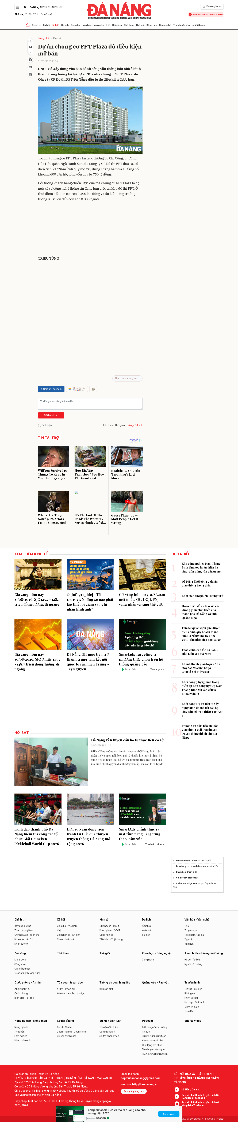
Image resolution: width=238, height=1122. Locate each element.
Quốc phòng (21, 993)
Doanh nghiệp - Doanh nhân (72, 1031)
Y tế (108, 25)
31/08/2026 (26, 14)
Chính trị (36, 25)
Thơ (187, 926)
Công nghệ (148, 959)
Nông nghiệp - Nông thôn (30, 1020)
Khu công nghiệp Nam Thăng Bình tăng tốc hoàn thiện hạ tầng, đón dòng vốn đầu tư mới (201, 567)
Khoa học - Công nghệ (159, 25)
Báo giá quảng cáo (134, 1091)
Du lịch (65, 25)
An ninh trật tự (22, 989)
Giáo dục (75, 25)
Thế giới (140, 25)
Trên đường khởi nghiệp (155, 1054)
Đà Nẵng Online (190, 1089)
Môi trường (20, 959)
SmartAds (101, 1118)
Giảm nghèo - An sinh (68, 934)
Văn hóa (189, 943)
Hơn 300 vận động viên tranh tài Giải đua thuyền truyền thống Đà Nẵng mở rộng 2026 (88, 836)
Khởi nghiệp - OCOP (110, 930)
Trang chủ (43, 38)
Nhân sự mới (21, 943)
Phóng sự (190, 993)
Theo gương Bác (23, 930)
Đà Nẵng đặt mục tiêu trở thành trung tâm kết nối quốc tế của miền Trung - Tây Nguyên (88, 661)
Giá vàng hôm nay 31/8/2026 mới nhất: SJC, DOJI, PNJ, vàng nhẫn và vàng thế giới (142, 599)
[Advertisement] (90, 229)
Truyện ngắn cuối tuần (154, 1036)
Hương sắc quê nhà (152, 1040)
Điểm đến (147, 930)
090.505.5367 (200, 14)
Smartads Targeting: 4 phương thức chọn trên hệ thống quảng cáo (141, 659)
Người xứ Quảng (193, 964)
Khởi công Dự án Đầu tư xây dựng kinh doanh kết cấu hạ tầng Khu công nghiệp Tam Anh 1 (202, 709)
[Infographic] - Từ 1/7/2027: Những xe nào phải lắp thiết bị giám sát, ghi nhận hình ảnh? (90, 601)
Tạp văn (189, 939)
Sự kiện (146, 934)
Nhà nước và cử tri (24, 939)
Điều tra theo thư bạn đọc (71, 993)
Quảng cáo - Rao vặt (155, 982)
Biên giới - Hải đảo (24, 997)
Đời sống (117, 25)
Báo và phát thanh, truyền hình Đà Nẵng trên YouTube (200, 1104)
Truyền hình (192, 982)
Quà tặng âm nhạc (152, 1045)
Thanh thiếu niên (66, 939)
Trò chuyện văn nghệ (153, 1049)
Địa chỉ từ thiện (22, 968)
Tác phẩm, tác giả (194, 934)
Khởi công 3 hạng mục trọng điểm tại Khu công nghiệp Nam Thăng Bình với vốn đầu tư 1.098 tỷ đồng (202, 687)
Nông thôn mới (22, 1040)
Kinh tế (55, 25)
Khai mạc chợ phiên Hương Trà (202, 596)
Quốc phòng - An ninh (28, 982)
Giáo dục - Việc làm (67, 926)
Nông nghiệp (21, 1027)
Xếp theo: (108, 425)
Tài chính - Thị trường (111, 939)
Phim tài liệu (191, 997)
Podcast (147, 1020)
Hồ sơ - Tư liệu (192, 959)
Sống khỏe (20, 964)
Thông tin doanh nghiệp (114, 982)
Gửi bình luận (51, 415)
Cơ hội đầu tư (65, 1020)
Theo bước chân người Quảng (189, 25)
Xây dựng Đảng (22, 926)
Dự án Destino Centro (187, 860)
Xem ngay (169, 1114)
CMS (195, 1119)
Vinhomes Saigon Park (187, 883)
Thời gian (120, 425)
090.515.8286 (215, 14)
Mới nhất (48, 14)
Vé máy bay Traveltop (187, 878)
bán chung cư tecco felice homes (193, 866)
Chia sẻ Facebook (52, 389)
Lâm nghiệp (20, 1036)
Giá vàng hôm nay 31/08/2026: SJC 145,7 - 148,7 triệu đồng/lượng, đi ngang (37, 599)
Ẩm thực (146, 926)
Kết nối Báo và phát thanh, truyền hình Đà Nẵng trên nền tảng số (196, 1078)
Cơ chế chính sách (66, 1036)
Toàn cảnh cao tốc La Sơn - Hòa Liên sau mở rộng (200, 652)
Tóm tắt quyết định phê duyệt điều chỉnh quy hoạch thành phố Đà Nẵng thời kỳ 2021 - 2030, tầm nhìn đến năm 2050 (201, 633)
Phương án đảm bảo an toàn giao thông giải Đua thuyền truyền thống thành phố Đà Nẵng (200, 731)
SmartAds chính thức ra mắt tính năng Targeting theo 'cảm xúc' (139, 834)
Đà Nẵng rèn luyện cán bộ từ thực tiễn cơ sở (127, 740)
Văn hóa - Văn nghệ (93, 25)
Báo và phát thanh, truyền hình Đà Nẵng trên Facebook (200, 1096)
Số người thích (135, 425)
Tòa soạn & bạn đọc (70, 982)
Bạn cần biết (106, 989)
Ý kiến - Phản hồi (66, 989)
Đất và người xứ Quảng (154, 1027)
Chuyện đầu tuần (108, 1027)
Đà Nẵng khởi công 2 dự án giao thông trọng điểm (200, 583)
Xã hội (46, 25)
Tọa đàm (189, 1011)
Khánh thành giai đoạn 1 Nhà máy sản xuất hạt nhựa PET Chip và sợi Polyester (201, 668)
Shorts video (193, 1020)
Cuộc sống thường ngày (27, 973)
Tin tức (146, 1031)
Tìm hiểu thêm (153, 844)
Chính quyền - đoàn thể (26, 934)
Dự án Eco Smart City (186, 872)
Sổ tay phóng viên (109, 1036)
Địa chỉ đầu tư (64, 1027)
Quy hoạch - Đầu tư (109, 926)
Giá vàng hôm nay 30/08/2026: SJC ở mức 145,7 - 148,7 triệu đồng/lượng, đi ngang (37, 661)
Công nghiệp (106, 934)
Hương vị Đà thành (195, 1002)
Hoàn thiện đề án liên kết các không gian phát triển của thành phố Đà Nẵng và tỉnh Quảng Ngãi (201, 612)
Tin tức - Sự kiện (193, 989)
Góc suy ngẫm (107, 1031)
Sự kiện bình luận (110, 1020)
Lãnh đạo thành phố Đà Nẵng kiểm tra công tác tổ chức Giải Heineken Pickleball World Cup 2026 (36, 836)
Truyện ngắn (191, 930)
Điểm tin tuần (192, 1006)
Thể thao (129, 25)
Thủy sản (19, 1031)
